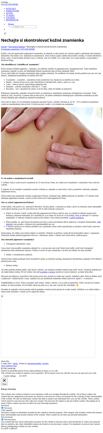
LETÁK (9, 13)
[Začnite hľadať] (12, 27)
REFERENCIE (12, 20)
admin (15, 363)
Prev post (5, 366)
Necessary (8, 408)
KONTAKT (11, 9)
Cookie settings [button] (10, 376)
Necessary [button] (5, 405)
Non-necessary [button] (7, 417)
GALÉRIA (10, 18)
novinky (45, 363)
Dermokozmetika (16, 46)
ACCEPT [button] (23, 376)
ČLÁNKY (10, 15)
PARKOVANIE (12, 11)
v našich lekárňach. (76, 218)
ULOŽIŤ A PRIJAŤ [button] (9, 428)
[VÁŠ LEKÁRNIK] (9, 4)
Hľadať (11, 24)
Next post (13, 366)
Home (4, 46)
